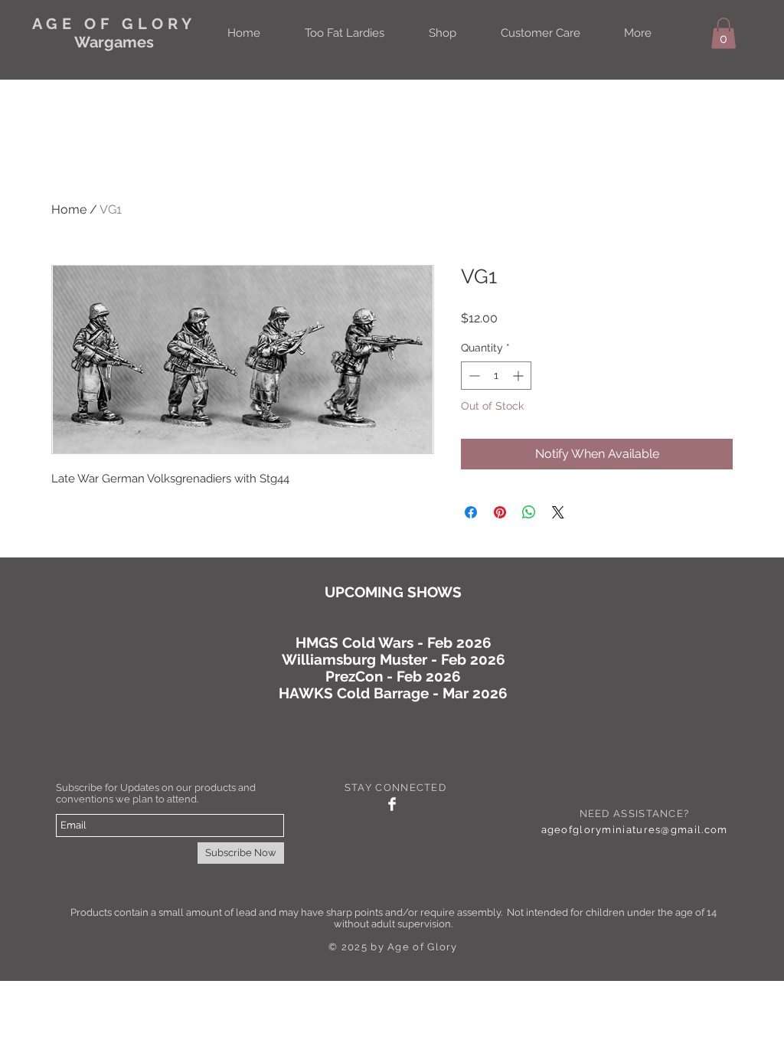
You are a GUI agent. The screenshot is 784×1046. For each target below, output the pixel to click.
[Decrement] (472, 375)
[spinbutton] (496, 375)
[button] (723, 33)
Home (69, 209)
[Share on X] (558, 512)
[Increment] (519, 375)
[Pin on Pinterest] (500, 512)
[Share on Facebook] (471, 512)
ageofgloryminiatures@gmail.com (634, 829)
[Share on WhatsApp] (529, 512)
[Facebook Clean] (392, 804)
